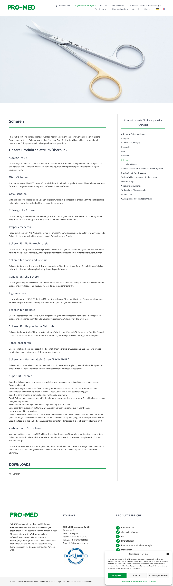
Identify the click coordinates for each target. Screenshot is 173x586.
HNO (123, 536)
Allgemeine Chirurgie (130, 532)
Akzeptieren (117, 575)
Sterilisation (126, 549)
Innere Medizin (127, 540)
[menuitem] (157, 9)
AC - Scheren (14, 473)
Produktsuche (127, 527)
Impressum (152, 581)
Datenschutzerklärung (140, 581)
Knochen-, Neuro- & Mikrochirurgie (136, 545)
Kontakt (63, 581)
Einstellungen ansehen (158, 575)
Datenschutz (54, 581)
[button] (168, 554)
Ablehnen (137, 575)
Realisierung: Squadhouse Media (79, 581)
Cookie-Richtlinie (126, 581)
